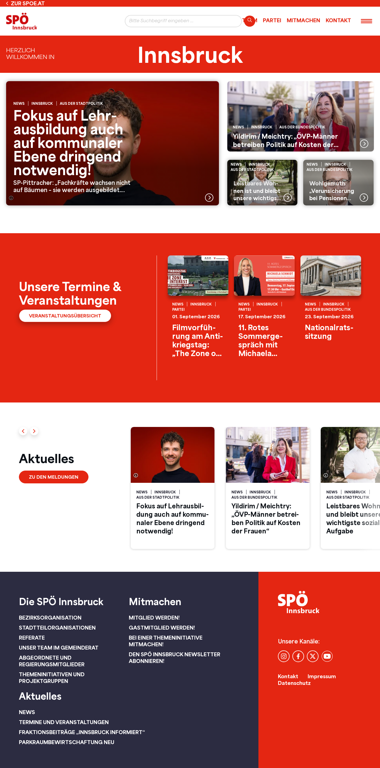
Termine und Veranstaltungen (64, 722)
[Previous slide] (23, 431)
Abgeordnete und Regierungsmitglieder (52, 661)
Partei (272, 20)
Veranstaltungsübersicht (65, 316)
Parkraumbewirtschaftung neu (66, 742)
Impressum (322, 676)
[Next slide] (34, 431)
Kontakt (338, 20)
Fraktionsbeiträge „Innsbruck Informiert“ (82, 732)
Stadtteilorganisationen (57, 627)
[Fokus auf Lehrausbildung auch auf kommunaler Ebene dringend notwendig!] (112, 143)
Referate (32, 637)
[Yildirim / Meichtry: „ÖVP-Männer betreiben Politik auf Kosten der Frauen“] (300, 116)
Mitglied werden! (154, 617)
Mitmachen (303, 20)
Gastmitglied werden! (162, 627)
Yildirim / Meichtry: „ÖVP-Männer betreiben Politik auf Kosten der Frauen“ (265, 518)
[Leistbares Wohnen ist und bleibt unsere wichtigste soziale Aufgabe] (262, 182)
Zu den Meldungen (53, 477)
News (27, 712)
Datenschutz (294, 683)
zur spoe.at (28, 3)
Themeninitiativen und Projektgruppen (52, 677)
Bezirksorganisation (50, 617)
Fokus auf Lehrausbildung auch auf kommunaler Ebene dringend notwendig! (172, 518)
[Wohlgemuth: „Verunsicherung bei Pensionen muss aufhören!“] (338, 182)
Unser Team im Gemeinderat (58, 647)
